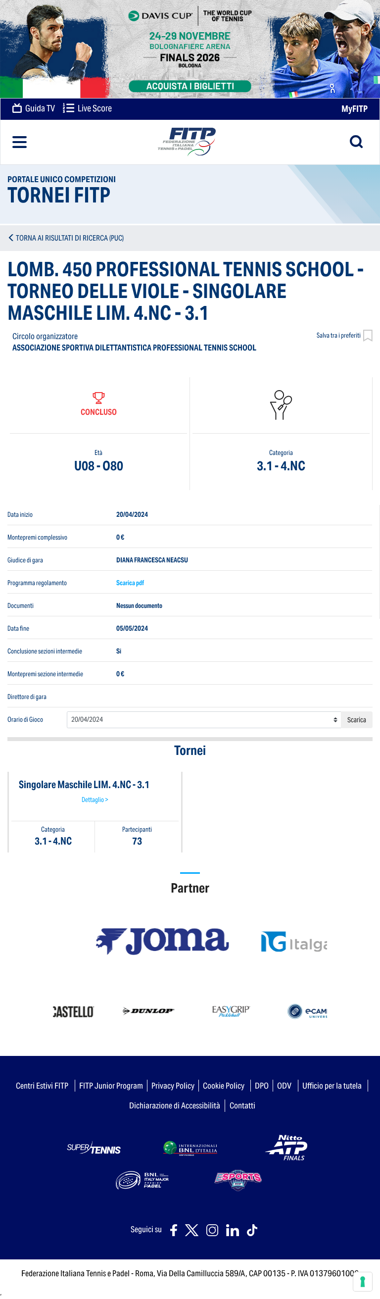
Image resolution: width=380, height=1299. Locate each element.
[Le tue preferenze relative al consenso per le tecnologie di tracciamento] (362, 1281)
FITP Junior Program (111, 1085)
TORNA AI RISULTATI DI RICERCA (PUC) (70, 238)
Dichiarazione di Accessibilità (174, 1105)
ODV (284, 1085)
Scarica (356, 719)
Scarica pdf (130, 582)
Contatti (242, 1105)
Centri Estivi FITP (42, 1085)
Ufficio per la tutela (332, 1085)
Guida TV (39, 108)
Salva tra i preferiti (339, 335)
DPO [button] (262, 1085)
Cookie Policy (223, 1085)
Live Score (94, 108)
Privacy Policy (172, 1085)
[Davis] (190, 49)
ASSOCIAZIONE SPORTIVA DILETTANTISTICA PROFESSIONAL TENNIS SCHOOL (134, 348)
